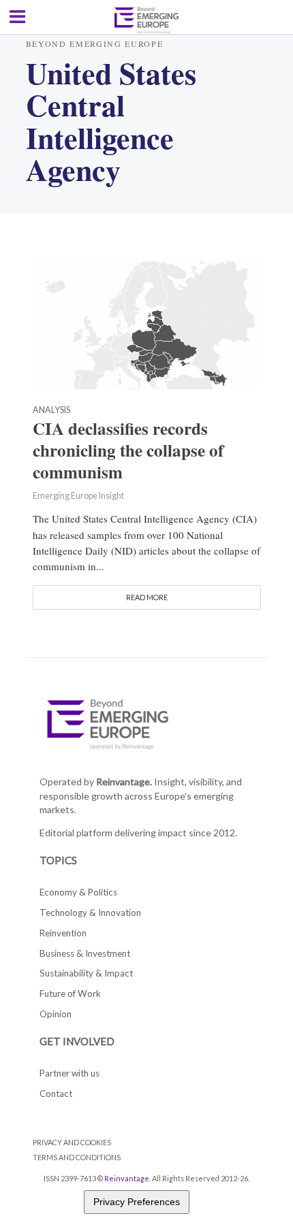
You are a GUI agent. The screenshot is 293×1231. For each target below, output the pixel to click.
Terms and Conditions (77, 1157)
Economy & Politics (78, 892)
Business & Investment (85, 953)
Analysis (51, 410)
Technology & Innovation (90, 912)
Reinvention (63, 933)
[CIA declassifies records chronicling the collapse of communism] (147, 323)
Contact (56, 1093)
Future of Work (70, 993)
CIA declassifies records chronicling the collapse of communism (128, 450)
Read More (147, 597)
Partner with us (69, 1073)
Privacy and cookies (72, 1142)
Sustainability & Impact (86, 973)
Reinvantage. (124, 781)
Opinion (56, 1013)
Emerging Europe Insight (78, 496)
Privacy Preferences (136, 1201)
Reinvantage (126, 1178)
